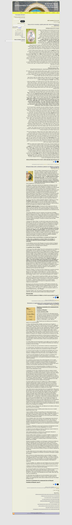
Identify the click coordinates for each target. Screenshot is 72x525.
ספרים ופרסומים (41, 12)
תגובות (21, 12)
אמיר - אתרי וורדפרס (29, 513)
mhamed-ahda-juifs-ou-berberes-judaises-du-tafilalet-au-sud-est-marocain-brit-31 (44, 300)
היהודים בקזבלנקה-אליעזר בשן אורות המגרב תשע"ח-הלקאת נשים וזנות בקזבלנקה (47, 494)
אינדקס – (53, 12)
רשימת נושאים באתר (28, 12)
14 (15, 32)
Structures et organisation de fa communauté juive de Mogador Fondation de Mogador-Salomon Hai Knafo (43, 304)
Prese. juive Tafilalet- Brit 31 (49, 300)
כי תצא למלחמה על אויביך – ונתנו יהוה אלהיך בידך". (51, 497)
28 (15, 35)
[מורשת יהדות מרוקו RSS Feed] (13, 513)
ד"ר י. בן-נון (48, 12)
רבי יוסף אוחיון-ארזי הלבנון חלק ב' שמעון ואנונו (52, 507)
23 (21, 35)
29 (22, 36)
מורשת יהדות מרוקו (51, 4)
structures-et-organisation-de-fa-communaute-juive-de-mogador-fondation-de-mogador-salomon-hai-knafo (43, 488)
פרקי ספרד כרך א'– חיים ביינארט (54, 502)
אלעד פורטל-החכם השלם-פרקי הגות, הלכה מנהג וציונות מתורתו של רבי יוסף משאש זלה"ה (46, 509)
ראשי (57, 12)
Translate (19, 27)
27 (16, 35)
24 (20, 35)
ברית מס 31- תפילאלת (50, 164)
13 (16, 32)
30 (21, 36)
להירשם (22, 21)
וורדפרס (40, 513)
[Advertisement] (40, 16)
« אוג (24, 37)
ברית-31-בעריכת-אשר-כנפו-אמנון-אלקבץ (38, 164)
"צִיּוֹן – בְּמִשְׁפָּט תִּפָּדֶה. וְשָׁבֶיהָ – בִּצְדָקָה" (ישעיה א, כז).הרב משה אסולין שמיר (48, 504)
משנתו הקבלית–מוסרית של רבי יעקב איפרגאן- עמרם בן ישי (50, 499)
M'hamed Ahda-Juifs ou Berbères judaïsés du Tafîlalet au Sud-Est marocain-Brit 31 (42, 167)
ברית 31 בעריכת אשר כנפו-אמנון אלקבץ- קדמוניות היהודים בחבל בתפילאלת (43, 25)
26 (17, 35)
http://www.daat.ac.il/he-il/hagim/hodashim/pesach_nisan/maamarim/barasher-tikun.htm (44, 68)
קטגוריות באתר (35, 12)
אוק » (22, 37)
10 (20, 32)
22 (22, 35)
